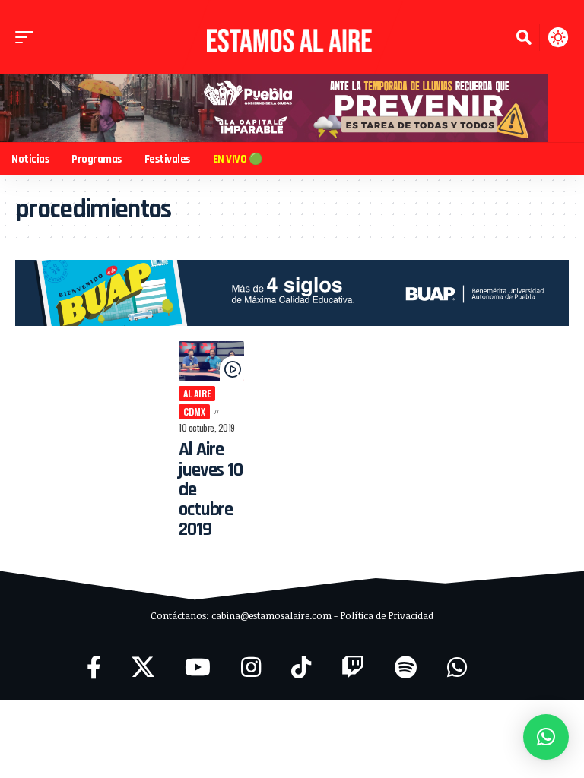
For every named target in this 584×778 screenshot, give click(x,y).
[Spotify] (406, 667)
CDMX (194, 411)
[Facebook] (94, 667)
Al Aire (197, 393)
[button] (28, 37)
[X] (143, 667)
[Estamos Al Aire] (291, 37)
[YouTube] (197, 667)
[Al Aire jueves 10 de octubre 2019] (211, 360)
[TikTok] (301, 667)
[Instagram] (251, 667)
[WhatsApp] (457, 667)
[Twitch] (353, 667)
